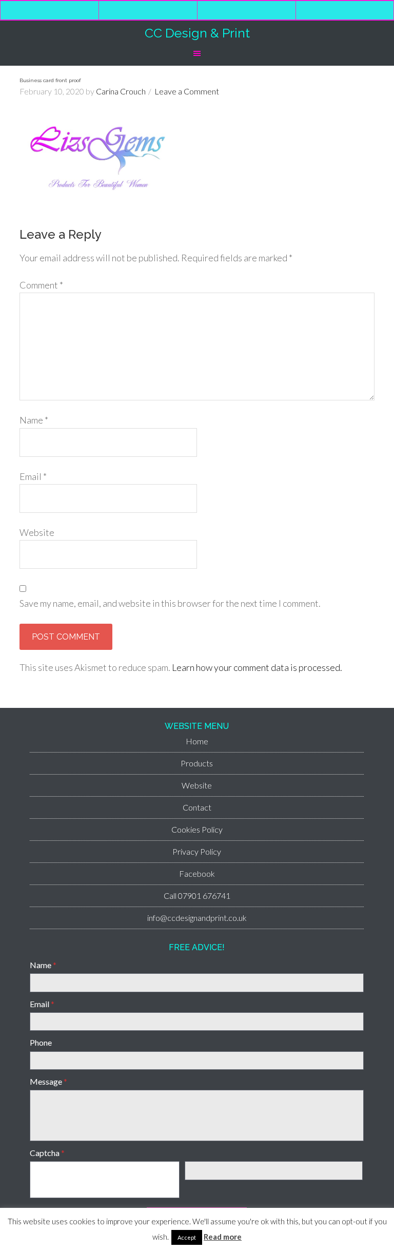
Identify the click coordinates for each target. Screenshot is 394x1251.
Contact (197, 807)
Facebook (197, 873)
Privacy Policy (196, 851)
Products (197, 763)
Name (33, 420)
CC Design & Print (197, 33)
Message (48, 1081)
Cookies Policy (197, 829)
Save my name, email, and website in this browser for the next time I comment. (170, 603)
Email (33, 476)
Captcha (47, 1153)
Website (36, 532)
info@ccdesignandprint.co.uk (197, 917)
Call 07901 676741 (197, 895)
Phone (41, 1042)
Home (197, 741)
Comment (41, 285)
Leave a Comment (186, 91)
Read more (223, 1236)
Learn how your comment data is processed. (257, 667)
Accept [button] (187, 1237)
